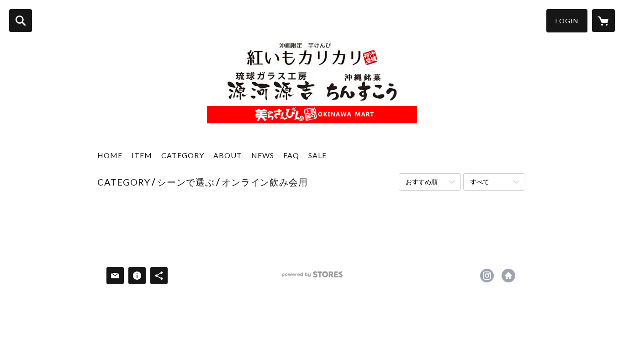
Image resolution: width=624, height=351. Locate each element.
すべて (479, 182)
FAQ (291, 155)
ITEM (142, 155)
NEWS (262, 155)
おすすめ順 (422, 182)
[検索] (20, 20)
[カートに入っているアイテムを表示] (603, 20)
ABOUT (227, 155)
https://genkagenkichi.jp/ (508, 275)
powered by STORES (312, 277)
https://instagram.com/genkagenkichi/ (487, 275)
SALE (317, 155)
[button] (566, 20)
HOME (109, 155)
